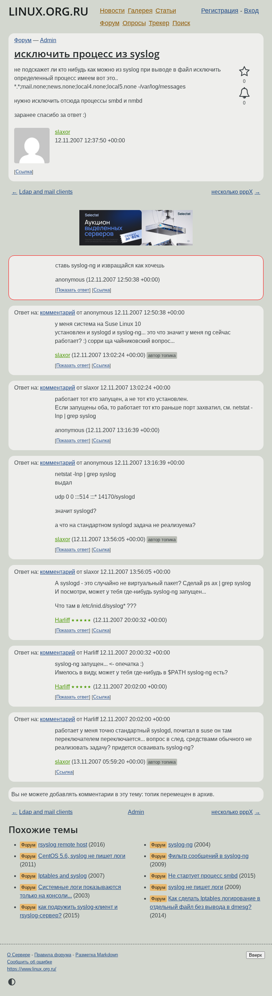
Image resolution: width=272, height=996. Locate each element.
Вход (251, 10)
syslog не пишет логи (195, 887)
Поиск (181, 23)
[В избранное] (244, 71)
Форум (109, 23)
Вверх (255, 955)
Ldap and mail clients (46, 192)
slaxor (62, 132)
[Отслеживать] (244, 93)
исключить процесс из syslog (87, 53)
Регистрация (219, 10)
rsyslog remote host (62, 845)
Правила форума (52, 954)
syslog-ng (180, 845)
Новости (112, 10)
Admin (48, 40)
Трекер (159, 23)
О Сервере (18, 954)
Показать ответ (73, 290)
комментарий (57, 313)
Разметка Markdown (96, 954)
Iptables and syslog (62, 876)
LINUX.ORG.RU (48, 11)
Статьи (165, 10)
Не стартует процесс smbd (203, 876)
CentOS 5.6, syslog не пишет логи (81, 856)
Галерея (140, 10)
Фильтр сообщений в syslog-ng (208, 856)
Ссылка (24, 172)
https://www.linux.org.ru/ (31, 969)
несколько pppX (232, 192)
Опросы (134, 23)
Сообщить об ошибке (29, 961)
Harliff (62, 620)
